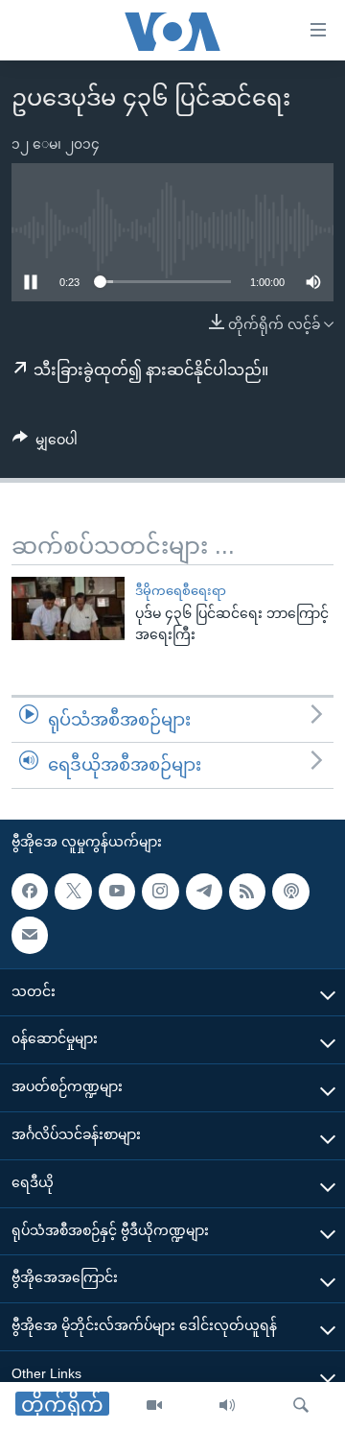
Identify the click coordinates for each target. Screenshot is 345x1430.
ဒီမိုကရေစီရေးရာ (180, 591)
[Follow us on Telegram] (204, 891)
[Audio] (227, 1406)
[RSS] (247, 891)
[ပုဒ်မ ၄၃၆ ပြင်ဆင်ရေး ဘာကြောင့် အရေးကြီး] (68, 608)
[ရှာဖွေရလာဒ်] (301, 1406)
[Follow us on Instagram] (160, 891)
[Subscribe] (30, 935)
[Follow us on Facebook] (30, 891)
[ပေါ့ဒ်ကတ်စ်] (290, 891)
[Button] (45, 443)
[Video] (154, 1406)
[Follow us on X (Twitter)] (73, 891)
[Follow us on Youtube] (117, 891)
